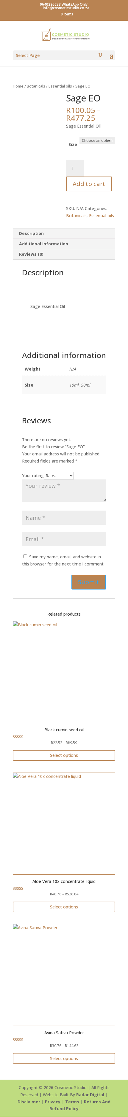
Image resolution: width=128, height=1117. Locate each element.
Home (18, 86)
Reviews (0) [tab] (31, 254)
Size (72, 144)
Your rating (33, 475)
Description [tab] (31, 233)
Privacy (52, 1102)
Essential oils (60, 86)
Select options (64, 755)
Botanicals (36, 86)
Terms (72, 1102)
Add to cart (89, 184)
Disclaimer (29, 1102)
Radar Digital (90, 1094)
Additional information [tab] (43, 244)
